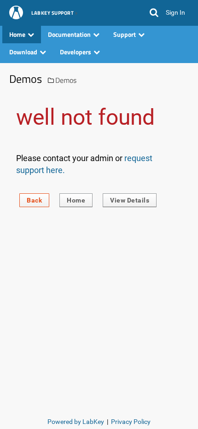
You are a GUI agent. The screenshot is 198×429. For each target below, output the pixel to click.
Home (76, 200)
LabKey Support (52, 13)
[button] (154, 13)
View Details (129, 200)
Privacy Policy (131, 421)
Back (34, 200)
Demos (65, 80)
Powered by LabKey (75, 421)
